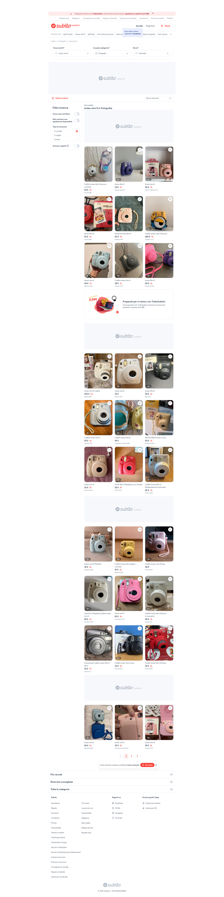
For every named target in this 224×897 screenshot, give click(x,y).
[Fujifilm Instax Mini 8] (129, 422)
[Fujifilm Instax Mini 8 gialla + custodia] (129, 550)
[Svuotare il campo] (88, 53)
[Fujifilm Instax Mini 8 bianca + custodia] (98, 170)
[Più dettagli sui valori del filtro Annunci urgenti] (68, 146)
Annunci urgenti (59, 146)
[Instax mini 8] (159, 170)
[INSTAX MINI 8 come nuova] (159, 422)
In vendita (58, 131)
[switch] (77, 113)
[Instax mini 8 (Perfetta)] (98, 550)
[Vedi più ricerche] (171, 34)
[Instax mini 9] (129, 599)
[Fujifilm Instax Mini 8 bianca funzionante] (159, 599)
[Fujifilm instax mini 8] (129, 265)
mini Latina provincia (105, 34)
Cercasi (57, 139)
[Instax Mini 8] (129, 170)
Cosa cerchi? (58, 48)
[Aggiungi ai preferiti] (109, 150)
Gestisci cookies (57, 832)
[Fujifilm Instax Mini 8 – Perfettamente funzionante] (159, 470)
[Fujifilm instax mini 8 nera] (129, 649)
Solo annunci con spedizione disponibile (62, 120)
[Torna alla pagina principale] (66, 26)
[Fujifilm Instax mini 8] (98, 422)
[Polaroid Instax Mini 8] (129, 218)
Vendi (167, 26)
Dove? (136, 48)
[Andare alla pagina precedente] (120, 756)
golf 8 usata (67, 34)
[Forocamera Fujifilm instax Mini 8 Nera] (98, 649)
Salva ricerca (61, 98)
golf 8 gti (91, 34)
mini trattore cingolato (146, 34)
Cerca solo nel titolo (61, 114)
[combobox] (72, 53)
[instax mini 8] (98, 470)
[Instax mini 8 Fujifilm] (98, 375)
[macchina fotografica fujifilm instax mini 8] (98, 599)
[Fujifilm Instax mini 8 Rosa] (159, 550)
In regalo (57, 135)
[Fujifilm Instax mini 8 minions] (159, 218)
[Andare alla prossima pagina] (137, 756)
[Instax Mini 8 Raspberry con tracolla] (129, 470)
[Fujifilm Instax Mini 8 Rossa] (159, 649)
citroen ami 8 (80, 34)
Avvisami (149, 765)
